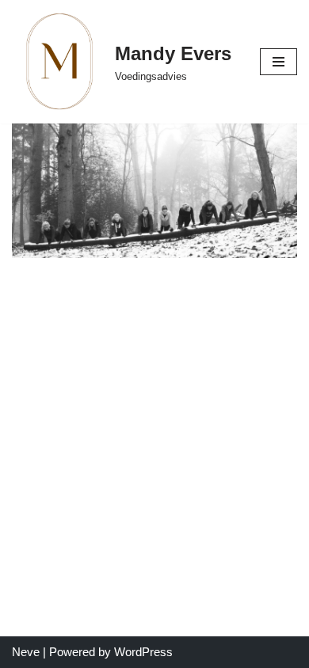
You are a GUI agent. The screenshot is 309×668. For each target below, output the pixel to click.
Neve (26, 652)
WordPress (143, 652)
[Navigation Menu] (278, 61)
